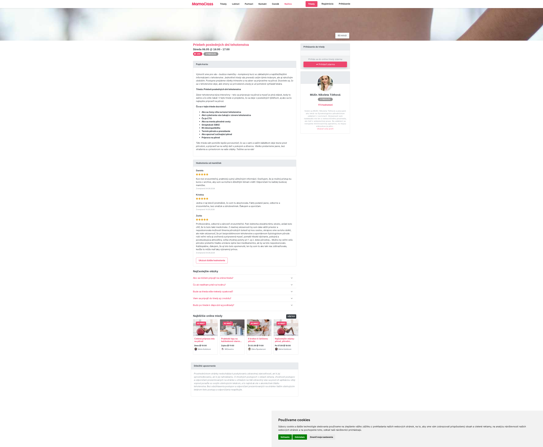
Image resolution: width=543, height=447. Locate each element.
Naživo (288, 4)
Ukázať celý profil (325, 129)
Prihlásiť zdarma (327, 64)
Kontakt (262, 4)
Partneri (249, 4)
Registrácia (327, 3)
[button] (244, 278)
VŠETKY (291, 316)
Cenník (275, 4)
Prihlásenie (344, 3)
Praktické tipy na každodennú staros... (231, 339)
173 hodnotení (325, 104)
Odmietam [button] (300, 437)
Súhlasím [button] (285, 437)
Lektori (235, 4)
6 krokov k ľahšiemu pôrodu (258, 339)
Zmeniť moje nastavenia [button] (321, 437)
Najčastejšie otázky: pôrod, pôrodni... (285, 339)
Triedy (223, 4)
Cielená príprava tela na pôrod (204, 339)
